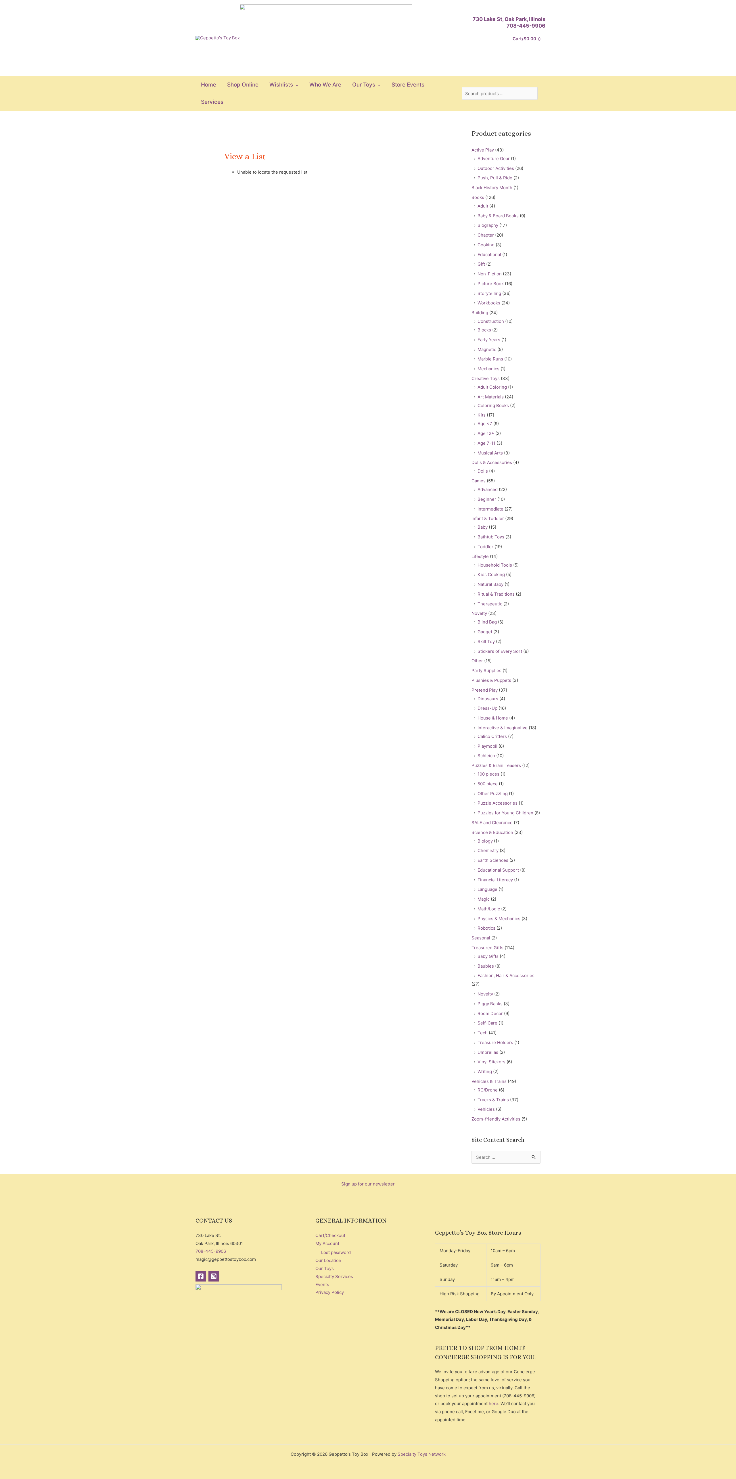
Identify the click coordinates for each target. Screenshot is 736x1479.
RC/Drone (488, 1090)
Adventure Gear (494, 158)
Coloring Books (493, 405)
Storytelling (489, 293)
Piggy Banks (490, 1003)
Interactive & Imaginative (503, 727)
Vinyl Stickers (491, 1061)
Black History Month (491, 187)
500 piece (488, 784)
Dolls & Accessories (491, 462)
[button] (295, 84)
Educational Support (498, 870)
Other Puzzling (493, 793)
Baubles (486, 966)
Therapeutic (490, 604)
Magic (484, 899)
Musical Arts (490, 453)
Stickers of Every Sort (500, 651)
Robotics (486, 928)
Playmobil (487, 746)
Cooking (486, 245)
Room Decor (490, 1013)
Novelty (479, 613)
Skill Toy (486, 641)
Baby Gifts (488, 956)
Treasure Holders (495, 1042)
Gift (481, 264)
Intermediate (490, 509)
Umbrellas (488, 1052)
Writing (485, 1071)
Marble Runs (490, 359)
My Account (327, 1243)
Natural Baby (490, 584)
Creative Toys (485, 378)
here (493, 1403)
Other (477, 660)
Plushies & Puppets (491, 680)
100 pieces (488, 774)
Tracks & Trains (493, 1099)
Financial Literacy (495, 880)
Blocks (484, 330)
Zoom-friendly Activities (495, 1119)
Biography (488, 225)
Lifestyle (480, 556)
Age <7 (485, 423)
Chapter (486, 235)
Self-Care (487, 1023)
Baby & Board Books (498, 215)
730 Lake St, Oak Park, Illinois (509, 19)
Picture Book (491, 283)
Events (322, 1284)
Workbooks (489, 303)
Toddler (485, 546)
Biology (485, 841)
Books (477, 197)
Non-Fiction (490, 274)
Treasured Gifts (487, 947)
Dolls (483, 471)
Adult (483, 206)
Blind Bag (487, 622)
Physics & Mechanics (499, 918)
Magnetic (487, 349)
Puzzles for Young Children (505, 813)
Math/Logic (489, 909)
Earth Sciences (493, 860)
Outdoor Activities (496, 168)
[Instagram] (213, 1276)
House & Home (493, 718)
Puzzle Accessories (498, 803)
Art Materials (491, 397)
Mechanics (488, 368)
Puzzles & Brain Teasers (496, 765)
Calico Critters (492, 736)
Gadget (485, 631)
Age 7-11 (486, 443)
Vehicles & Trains (489, 1081)
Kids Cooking (491, 574)
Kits (482, 415)
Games (478, 481)
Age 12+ (486, 433)
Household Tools (495, 565)
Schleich (486, 755)
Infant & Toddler (487, 518)
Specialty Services (334, 1276)
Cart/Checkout (330, 1235)
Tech (483, 1032)
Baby (483, 527)
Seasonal (480, 938)
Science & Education (492, 832)
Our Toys (324, 1268)
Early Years (489, 339)
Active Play (482, 150)
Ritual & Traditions (496, 594)
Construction (491, 321)
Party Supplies (486, 670)
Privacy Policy (329, 1292)
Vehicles (486, 1109)
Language (487, 889)
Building (479, 312)
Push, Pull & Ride (495, 178)
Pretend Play (484, 690)
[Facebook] (200, 1276)
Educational (489, 254)
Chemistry (488, 850)
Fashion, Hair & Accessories (506, 975)
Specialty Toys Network (422, 1454)
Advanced (488, 489)
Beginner (487, 499)
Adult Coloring (492, 387)
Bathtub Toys (491, 537)
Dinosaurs (488, 698)
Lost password (336, 1252)
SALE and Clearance (492, 822)
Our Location (328, 1260)
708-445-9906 (526, 26)
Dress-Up (487, 708)
